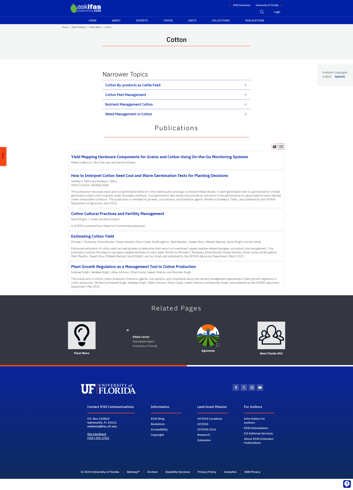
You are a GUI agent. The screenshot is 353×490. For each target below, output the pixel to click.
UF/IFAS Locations (209, 418)
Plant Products (79, 27)
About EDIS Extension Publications (259, 441)
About (116, 20)
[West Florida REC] (271, 335)
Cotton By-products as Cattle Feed (133, 85)
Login (277, 12)
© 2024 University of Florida (100, 472)
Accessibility (159, 429)
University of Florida (267, 5)
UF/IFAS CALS (206, 429)
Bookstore (158, 424)
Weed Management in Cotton (128, 114)
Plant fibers (95, 27)
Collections (221, 20)
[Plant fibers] (82, 335)
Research (203, 435)
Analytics (230, 472)
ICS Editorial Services (258, 433)
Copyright (157, 435)
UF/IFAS (202, 424)
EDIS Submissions (256, 428)
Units (192, 20)
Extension (204, 440)
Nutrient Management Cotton (129, 104)
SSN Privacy (252, 472)
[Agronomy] (208, 335)
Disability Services (177, 472)
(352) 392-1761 (98, 438)
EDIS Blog (157, 418)
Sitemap (132, 472)
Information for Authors (254, 420)
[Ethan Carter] (145, 331)
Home (93, 20)
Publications (254, 20)
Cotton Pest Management (125, 94)
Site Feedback (96, 434)
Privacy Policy (207, 472)
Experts (142, 20)
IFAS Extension (242, 5)
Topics (168, 20)
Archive (152, 472)
